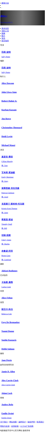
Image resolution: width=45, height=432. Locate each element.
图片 (3, 36)
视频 (3, 33)
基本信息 (5, 28)
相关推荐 (5, 41)
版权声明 (31, 422)
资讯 (3, 38)
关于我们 (4, 422)
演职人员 (5, 31)
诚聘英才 (22, 422)
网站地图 (13, 422)
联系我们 (40, 422)
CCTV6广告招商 (26, 426)
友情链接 (15, 426)
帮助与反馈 (4, 426)
